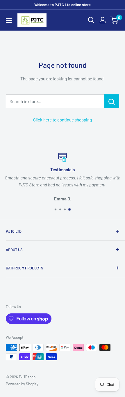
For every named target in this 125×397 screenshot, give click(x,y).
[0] (114, 20)
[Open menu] (9, 20)
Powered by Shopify (22, 384)
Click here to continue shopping (62, 119)
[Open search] (91, 20)
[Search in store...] (111, 101)
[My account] (103, 20)
